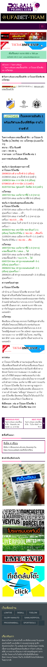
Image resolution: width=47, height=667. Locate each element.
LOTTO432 (11, 116)
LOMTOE (8, 613)
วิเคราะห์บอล (16, 65)
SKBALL (20, 613)
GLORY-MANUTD (11, 618)
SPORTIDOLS (29, 623)
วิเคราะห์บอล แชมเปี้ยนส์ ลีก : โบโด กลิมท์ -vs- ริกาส (33, 424)
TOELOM (33, 613)
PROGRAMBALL (11, 623)
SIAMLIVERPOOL (32, 618)
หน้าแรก (5, 65)
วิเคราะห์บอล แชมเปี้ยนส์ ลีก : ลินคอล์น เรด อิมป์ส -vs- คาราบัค (13, 424)
